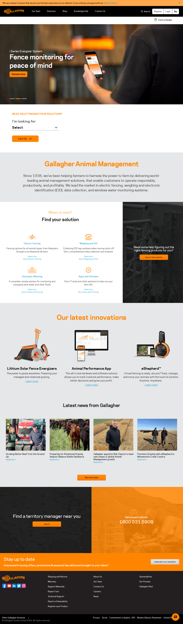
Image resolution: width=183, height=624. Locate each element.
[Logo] (14, 11)
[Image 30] (151, 345)
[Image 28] (91, 345)
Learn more (31, 381)
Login (167, 11)
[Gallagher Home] (13, 578)
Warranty (52, 581)
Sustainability (145, 576)
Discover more (18, 74)
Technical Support (56, 596)
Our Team (36, 11)
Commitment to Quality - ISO (122, 617)
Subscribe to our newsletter (165, 562)
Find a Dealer (165, 20)
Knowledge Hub (81, 11)
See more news (91, 477)
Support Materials (56, 586)
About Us (98, 576)
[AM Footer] (4, 585)
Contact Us (100, 11)
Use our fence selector (154, 257)
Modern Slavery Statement (149, 617)
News (96, 596)
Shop (64, 11)
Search (47, 524)
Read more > (11, 459)
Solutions (51, 11)
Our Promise (144, 581)
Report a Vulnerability (58, 601)
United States (169, 617)
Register (158, 11)
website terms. (110, 3)
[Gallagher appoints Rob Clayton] (113, 435)
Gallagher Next (146, 586)
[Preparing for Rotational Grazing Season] (69, 435)
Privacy (96, 617)
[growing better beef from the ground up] (26, 435)
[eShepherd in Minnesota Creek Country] (157, 435)
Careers (97, 591)
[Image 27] (32, 345)
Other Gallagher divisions (13, 617)
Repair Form (53, 591)
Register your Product (58, 606)
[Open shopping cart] (175, 11)
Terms (104, 617)
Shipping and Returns (57, 576)
